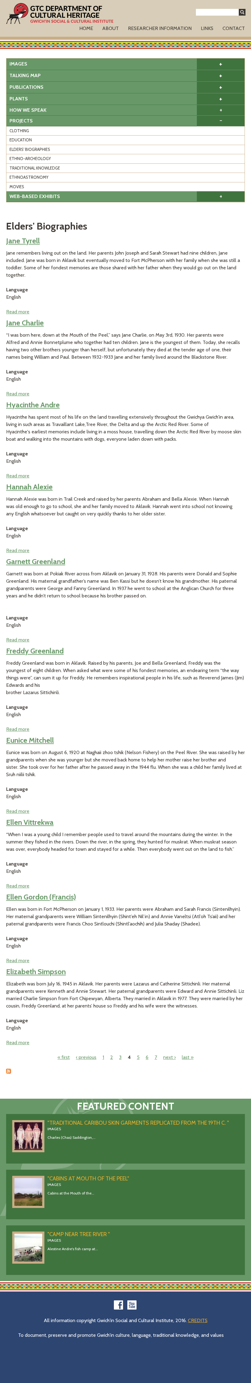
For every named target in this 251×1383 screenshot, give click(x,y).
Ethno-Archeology (30, 158)
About (110, 28)
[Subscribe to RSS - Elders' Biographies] (8, 1072)
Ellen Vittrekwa (30, 822)
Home (86, 28)
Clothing (19, 130)
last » (187, 1057)
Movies (16, 186)
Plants (18, 99)
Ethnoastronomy (28, 177)
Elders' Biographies (29, 149)
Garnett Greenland (35, 561)
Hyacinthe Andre (33, 404)
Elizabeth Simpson (36, 971)
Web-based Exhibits (34, 196)
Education (20, 139)
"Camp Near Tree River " (78, 1234)
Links (207, 28)
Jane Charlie (25, 322)
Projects (21, 121)
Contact (234, 28)
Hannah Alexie (29, 486)
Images (18, 64)
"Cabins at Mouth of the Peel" (88, 1178)
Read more (17, 312)
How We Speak (28, 110)
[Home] (59, 13)
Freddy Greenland (35, 650)
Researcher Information (160, 28)
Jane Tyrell (23, 240)
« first (64, 1057)
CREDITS (198, 1320)
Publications (26, 87)
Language (17, 290)
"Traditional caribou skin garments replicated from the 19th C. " (138, 1122)
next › (169, 1057)
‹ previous (86, 1057)
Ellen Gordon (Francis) (41, 896)
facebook (118, 1305)
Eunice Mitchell (30, 740)
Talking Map (25, 75)
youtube (132, 1305)
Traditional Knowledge (34, 168)
